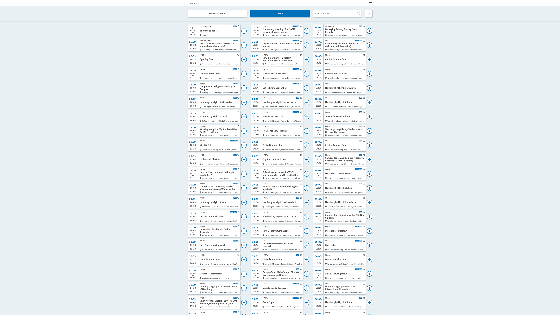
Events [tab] (279, 13)
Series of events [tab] (217, 13)
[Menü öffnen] (371, 3)
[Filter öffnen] (368, 13)
